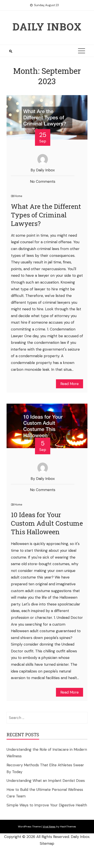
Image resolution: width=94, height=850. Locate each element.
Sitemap (47, 843)
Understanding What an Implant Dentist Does (46, 780)
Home (18, 196)
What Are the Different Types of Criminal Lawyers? (46, 215)
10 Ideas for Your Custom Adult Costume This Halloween (47, 523)
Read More (69, 383)
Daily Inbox (47, 26)
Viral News (49, 826)
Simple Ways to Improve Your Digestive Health (47, 805)
